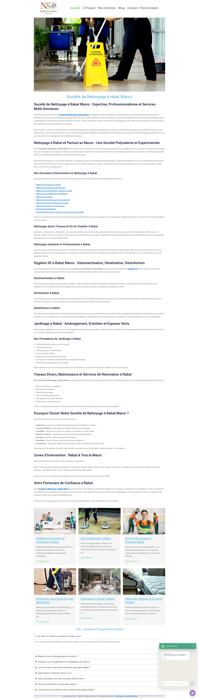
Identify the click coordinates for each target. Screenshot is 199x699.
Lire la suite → (42, 561)
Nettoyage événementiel (46, 209)
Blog (121, 8)
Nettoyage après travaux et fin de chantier (53, 200)
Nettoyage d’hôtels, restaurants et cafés (52, 203)
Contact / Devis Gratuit (142, 8)
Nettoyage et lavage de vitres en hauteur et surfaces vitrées (60, 212)
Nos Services (107, 8)
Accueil (75, 8)
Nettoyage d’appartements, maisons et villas (54, 191)
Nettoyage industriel (44, 197)
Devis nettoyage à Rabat (96, 538)
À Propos (89, 8)
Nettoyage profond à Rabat (97, 598)
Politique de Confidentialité (126, 696)
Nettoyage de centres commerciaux (50, 206)
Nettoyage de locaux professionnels (50, 188)
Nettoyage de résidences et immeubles (51, 194)
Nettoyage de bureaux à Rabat (48, 185)
